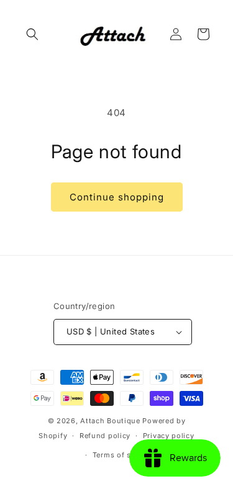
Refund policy (105, 435)
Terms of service (123, 455)
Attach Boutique (110, 420)
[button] (32, 34)
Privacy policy (168, 435)
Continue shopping (117, 197)
